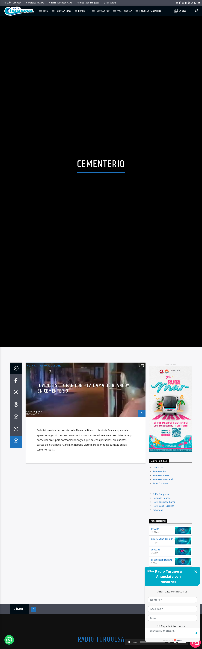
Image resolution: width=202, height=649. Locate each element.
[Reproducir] (129, 642)
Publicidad (111, 3)
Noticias (32, 389)
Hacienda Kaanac (36, 3)
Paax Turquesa (124, 11)
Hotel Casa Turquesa (89, 3)
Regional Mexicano (51, 389)
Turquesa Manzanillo (150, 11)
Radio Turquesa (34, 435)
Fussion (155, 552)
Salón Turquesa (13, 3)
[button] (9, 640)
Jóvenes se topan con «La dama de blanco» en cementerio (84, 411)
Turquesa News (63, 11)
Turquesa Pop (102, 11)
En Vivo (182, 11)
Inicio (45, 11)
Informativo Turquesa (163, 563)
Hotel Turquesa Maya (61, 3)
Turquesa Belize (161, 498)
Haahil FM (83, 11)
